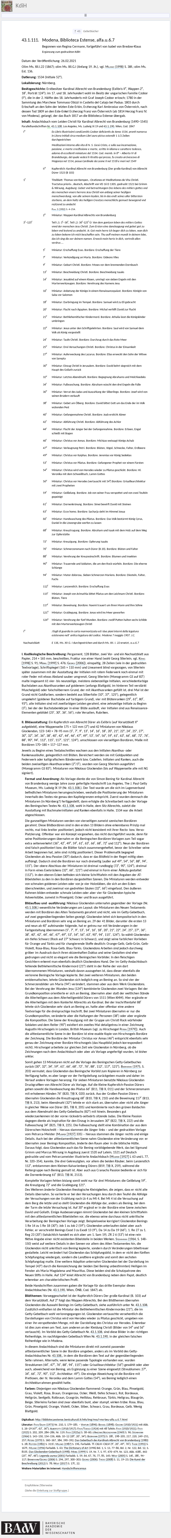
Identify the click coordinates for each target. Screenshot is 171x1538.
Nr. (49, 126)
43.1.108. (57, 126)
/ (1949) (108, 1432)
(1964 (126, 1239)
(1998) (114, 67)
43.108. (57, 1356)
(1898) (106, 1424)
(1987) (63, 1444)
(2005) (119, 1456)
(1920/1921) (126, 1424)
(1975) (96, 1436)
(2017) (60, 1463)
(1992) (139, 1444)
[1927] (66, 1134)
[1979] (128, 1029)
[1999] (48, 663)
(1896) (89, 1424)
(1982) (37, 1444)
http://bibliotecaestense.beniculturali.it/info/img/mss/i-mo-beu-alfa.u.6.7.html (81, 1419)
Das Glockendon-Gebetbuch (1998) (49, 1452)
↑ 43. (77, 31)
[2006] (76, 663)
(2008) (106, 1459)
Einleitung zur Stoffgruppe (52, 1490)
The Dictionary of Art (76, 1448)
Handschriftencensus (74, 1468)
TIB (101, 1089)
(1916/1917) (63, 1428)
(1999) (78, 1452)
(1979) (35, 1440)
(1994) (37, 1448)
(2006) (89, 1459)
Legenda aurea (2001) (52, 1456)
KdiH (21, 6)
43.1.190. (109, 126)
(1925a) (73, 1432)
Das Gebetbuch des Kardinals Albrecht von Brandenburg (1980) (111, 1440)
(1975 (130, 1066)
